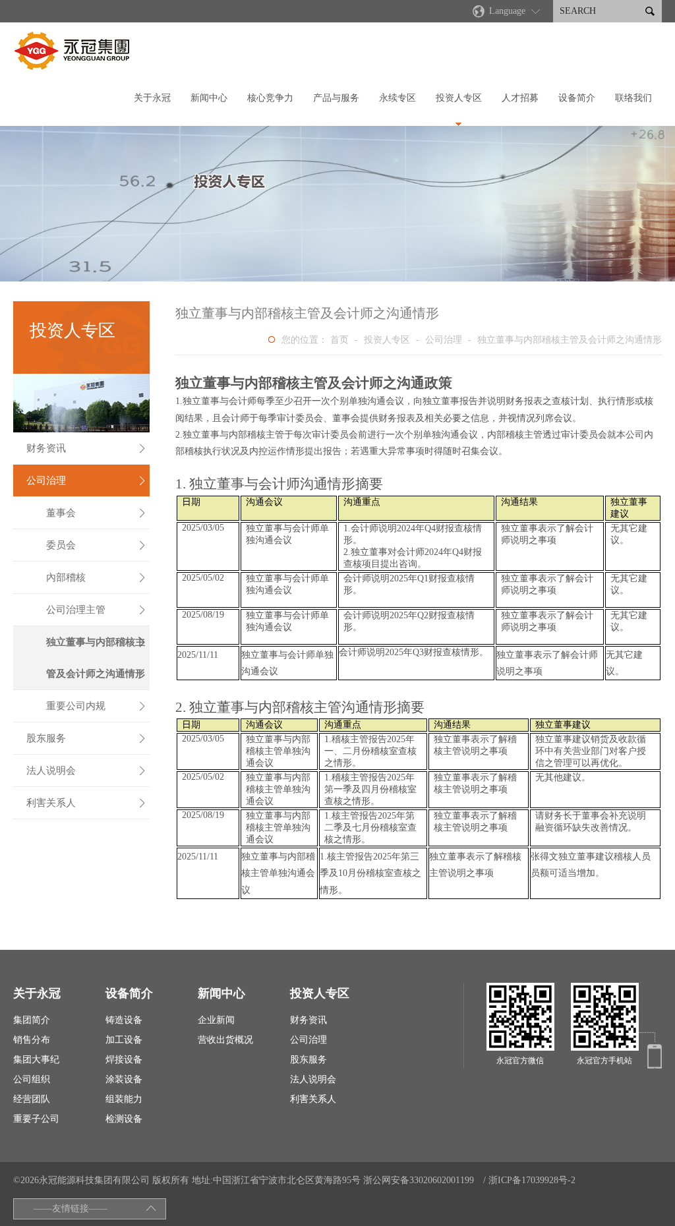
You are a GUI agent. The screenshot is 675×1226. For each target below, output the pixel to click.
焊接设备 (123, 1060)
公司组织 (31, 1079)
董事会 (96, 513)
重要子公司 (36, 1119)
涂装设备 (123, 1079)
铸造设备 (123, 1020)
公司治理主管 (96, 609)
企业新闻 (216, 1020)
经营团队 (31, 1099)
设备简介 (576, 98)
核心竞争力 (270, 98)
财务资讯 (86, 448)
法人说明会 (86, 770)
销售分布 (31, 1040)
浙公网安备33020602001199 (418, 1180)
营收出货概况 (225, 1040)
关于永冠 (152, 98)
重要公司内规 (96, 706)
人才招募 (520, 98)
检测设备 (123, 1119)
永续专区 (397, 98)
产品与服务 (336, 98)
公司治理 (86, 480)
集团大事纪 (36, 1060)
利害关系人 (86, 803)
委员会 (96, 545)
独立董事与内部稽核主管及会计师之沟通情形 (96, 658)
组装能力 (123, 1099)
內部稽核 (96, 577)
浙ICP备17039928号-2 (531, 1180)
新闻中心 (209, 98)
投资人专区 (459, 98)
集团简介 (31, 1020)
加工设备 (123, 1040)
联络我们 (633, 98)
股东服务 (86, 738)
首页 (339, 340)
